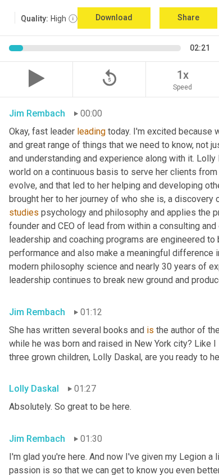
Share (188, 17)
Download (114, 17)
